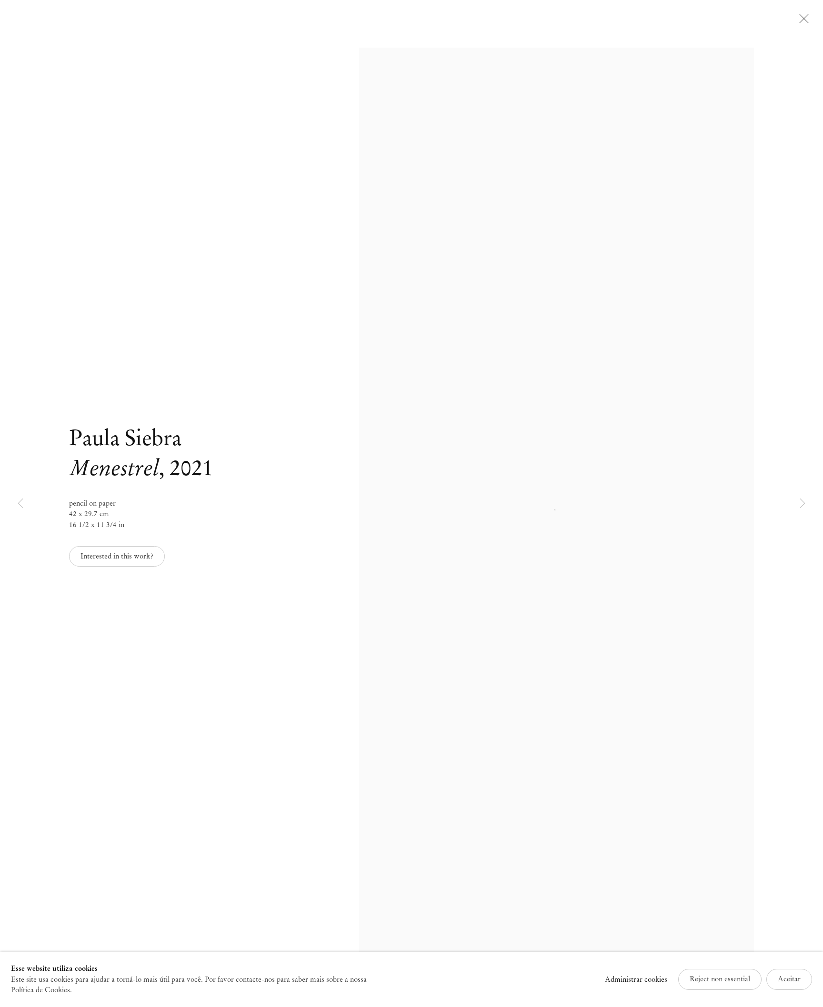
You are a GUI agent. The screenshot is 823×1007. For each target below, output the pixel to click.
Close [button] (801, 21)
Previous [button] (20, 503)
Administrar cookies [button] (636, 979)
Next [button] (802, 503)
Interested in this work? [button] (116, 556)
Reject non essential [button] (720, 979)
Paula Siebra (125, 438)
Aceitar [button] (789, 979)
